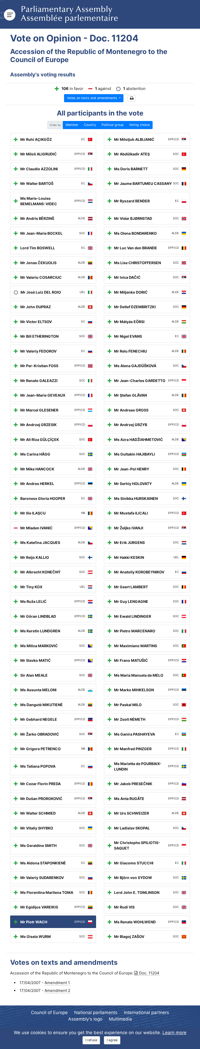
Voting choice (139, 125)
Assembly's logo (85, 1019)
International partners (146, 1012)
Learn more (174, 1032)
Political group (113, 125)
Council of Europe (49, 1012)
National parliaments (95, 1012)
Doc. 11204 (149, 973)
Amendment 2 (57, 990)
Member (72, 125)
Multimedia (120, 1019)
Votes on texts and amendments (92, 98)
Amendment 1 (57, 982)
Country (90, 125)
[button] (131, 98)
